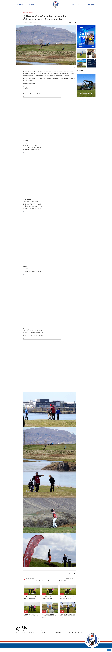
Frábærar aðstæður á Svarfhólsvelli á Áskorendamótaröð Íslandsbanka (44, 17)
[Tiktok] (81, 632)
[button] (81, 53)
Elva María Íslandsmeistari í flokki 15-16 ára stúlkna (67, 597)
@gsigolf (81, 70)
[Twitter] (72, 632)
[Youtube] (78, 632)
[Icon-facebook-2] (69, 632)
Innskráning (92, 4)
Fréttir (24, 12)
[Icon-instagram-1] (75, 632)
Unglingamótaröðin (30, 12)
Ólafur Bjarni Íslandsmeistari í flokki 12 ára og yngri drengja (67, 615)
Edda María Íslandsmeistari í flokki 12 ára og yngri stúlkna (49, 615)
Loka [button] (109, 649)
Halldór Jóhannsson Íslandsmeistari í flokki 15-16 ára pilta (31, 616)
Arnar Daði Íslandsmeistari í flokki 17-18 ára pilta (49, 597)
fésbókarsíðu (59, 75)
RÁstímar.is (31, 4)
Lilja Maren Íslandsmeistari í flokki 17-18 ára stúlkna (31, 597)
